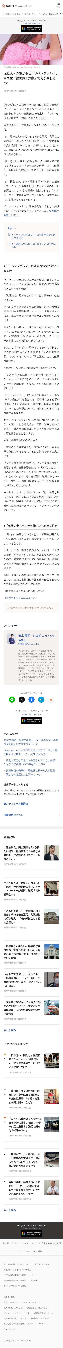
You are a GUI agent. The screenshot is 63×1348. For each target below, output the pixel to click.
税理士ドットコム (11, 1302)
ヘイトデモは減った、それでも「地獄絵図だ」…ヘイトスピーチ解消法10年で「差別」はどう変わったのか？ (22, 979)
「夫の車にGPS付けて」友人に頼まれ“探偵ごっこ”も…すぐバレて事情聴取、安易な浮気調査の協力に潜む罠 (22, 1007)
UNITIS (41, 1323)
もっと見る (10, 1030)
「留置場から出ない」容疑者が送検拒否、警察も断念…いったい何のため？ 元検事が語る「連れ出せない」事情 (22, 951)
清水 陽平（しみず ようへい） (37, 638)
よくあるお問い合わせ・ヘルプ (16, 1264)
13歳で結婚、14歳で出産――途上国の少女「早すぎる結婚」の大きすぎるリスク (31, 742)
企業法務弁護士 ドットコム (15, 1318)
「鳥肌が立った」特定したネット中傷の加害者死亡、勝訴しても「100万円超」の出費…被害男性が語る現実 (24, 1159)
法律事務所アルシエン (29, 643)
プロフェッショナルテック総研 (16, 1313)
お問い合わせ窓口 (41, 1264)
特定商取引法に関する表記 (15, 1280)
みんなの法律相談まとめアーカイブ (18, 1323)
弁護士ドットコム (13, 13)
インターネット (30, 13)
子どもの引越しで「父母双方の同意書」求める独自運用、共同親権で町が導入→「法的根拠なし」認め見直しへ (22, 916)
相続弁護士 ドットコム (43, 1313)
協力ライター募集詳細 (16, 803)
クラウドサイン (29, 1302)
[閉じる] (60, 20)
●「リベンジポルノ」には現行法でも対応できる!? (34, 236)
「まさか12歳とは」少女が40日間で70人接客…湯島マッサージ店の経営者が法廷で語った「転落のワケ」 (25, 1124)
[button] (51, 700)
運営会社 (34, 1280)
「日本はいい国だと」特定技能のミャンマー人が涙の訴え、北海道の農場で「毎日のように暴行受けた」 (24, 1061)
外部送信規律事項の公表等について (18, 1275)
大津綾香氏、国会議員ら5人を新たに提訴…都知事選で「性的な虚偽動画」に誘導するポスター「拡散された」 (22, 853)
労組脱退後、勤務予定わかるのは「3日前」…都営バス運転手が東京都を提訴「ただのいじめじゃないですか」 (24, 1187)
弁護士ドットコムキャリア (38, 1307)
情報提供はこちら (13, 815)
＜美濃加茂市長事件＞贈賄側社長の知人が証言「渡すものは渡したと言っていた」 (29, 772)
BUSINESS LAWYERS (13, 1307)
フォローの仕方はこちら (31, 23)
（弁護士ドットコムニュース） (21, 597)
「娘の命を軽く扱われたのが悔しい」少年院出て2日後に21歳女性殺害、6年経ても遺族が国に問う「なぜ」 (24, 1096)
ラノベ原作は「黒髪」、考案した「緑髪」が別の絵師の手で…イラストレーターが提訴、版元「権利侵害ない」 (22, 888)
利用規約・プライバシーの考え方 (17, 1269)
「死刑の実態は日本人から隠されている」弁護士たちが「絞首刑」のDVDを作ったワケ (30, 762)
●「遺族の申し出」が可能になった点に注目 (34, 245)
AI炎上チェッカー (11, 1329)
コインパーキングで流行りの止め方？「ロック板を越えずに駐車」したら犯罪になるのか (30, 752)
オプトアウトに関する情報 (15, 1285)
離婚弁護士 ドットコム (40, 1318)
